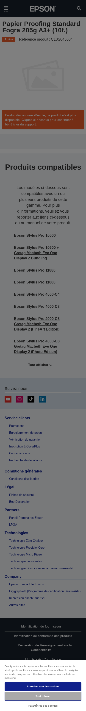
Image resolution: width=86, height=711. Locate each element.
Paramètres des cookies (43, 705)
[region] (43, 685)
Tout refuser (43, 696)
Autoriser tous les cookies (43, 686)
